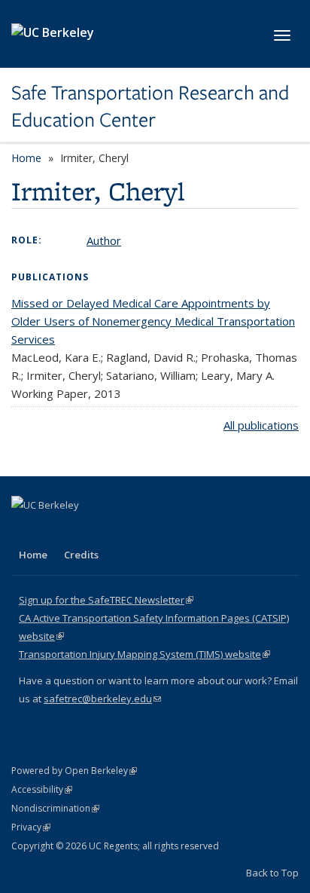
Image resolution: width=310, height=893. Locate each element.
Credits (81, 554)
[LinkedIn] (54, 530)
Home (26, 158)
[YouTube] (84, 530)
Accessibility (41, 789)
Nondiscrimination (55, 808)
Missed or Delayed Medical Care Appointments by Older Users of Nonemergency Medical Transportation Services (153, 321)
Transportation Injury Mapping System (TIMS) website (144, 654)
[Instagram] (113, 530)
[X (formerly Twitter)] (25, 530)
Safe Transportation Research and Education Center (150, 106)
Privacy (30, 827)
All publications (261, 425)
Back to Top (272, 872)
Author (104, 240)
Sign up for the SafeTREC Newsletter (106, 600)
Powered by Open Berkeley (74, 770)
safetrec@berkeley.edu (102, 698)
